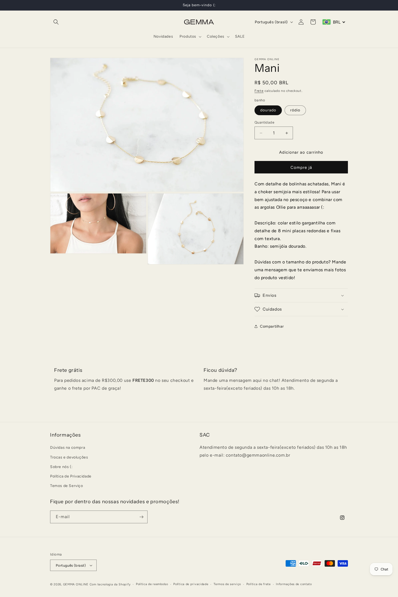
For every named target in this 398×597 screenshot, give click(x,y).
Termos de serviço (227, 584)
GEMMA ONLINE (76, 584)
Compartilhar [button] (272, 326)
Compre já (301, 167)
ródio (295, 110)
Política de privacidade (190, 584)
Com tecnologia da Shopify (110, 584)
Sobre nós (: (61, 466)
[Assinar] (141, 517)
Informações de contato (294, 584)
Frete (259, 91)
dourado (268, 110)
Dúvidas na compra (67, 447)
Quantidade (264, 122)
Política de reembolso (152, 584)
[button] (56, 22)
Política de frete (258, 584)
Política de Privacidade (71, 476)
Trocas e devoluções (69, 457)
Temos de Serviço (66, 485)
